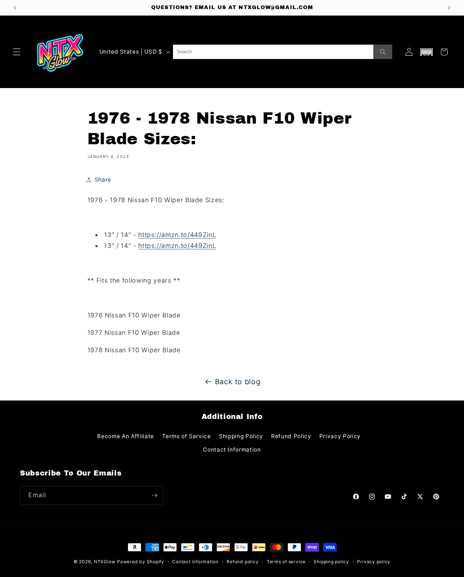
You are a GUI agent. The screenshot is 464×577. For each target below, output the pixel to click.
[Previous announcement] (15, 7)
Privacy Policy (340, 436)
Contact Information (232, 449)
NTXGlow (104, 561)
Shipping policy (331, 561)
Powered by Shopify (140, 561)
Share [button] (103, 179)
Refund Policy (291, 436)
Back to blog (238, 381)
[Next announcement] (449, 7)
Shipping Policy (241, 436)
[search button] (382, 52)
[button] (16, 52)
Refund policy (242, 561)
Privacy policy (373, 561)
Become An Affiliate (125, 436)
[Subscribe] (154, 495)
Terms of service (286, 561)
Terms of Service (186, 436)
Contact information (195, 561)
